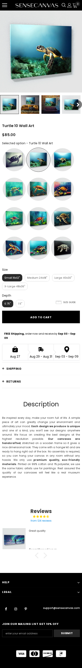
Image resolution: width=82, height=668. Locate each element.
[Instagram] (16, 608)
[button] (38, 555)
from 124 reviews (41, 520)
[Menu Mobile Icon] (4, 5)
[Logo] (37, 5)
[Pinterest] (25, 608)
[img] (41, 516)
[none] (9, 104)
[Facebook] (6, 608)
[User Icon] (69, 5)
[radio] (14, 160)
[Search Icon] (64, 5)
